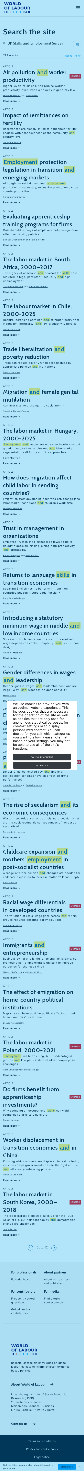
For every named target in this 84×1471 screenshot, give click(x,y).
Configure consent (42, 757)
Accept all (42, 765)
